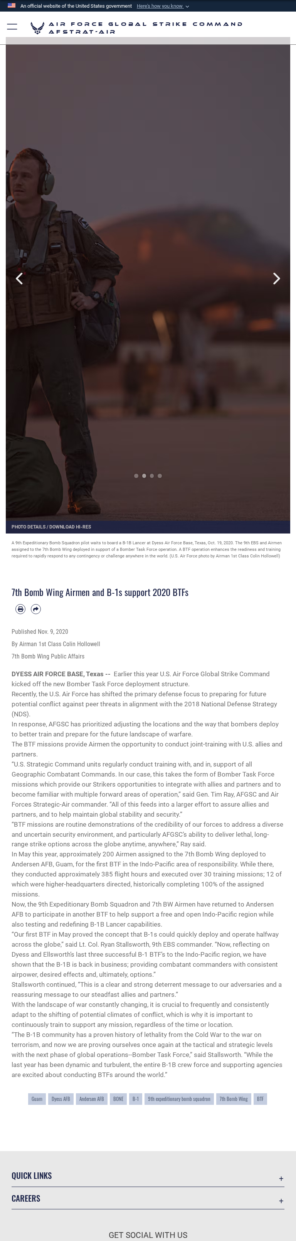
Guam (37, 1099)
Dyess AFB (61, 1099)
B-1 (136, 1099)
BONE (118, 1099)
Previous (20, 278)
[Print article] (20, 609)
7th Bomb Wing (234, 1099)
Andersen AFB (91, 1099)
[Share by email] (36, 609)
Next (276, 278)
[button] (164, 6)
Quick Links (32, 1175)
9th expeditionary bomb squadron (179, 1099)
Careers (26, 1198)
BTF (260, 1099)
